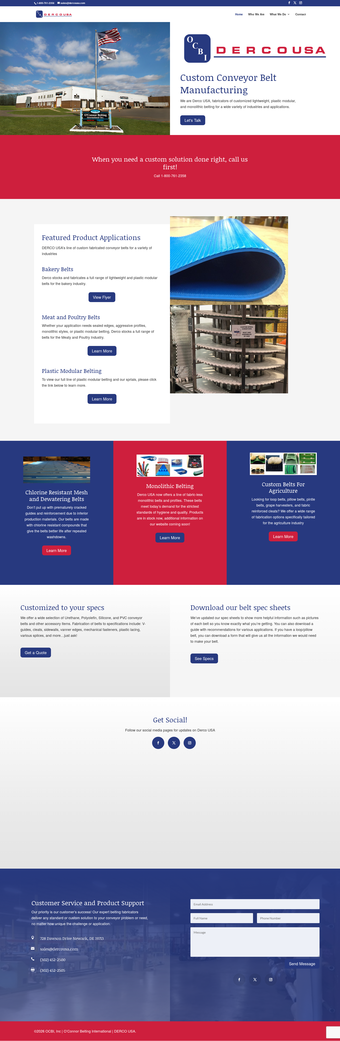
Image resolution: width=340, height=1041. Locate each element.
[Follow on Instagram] (190, 743)
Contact (300, 14)
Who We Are (256, 14)
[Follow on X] (174, 743)
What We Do (278, 14)
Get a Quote (36, 652)
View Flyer (102, 297)
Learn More (102, 351)
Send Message (302, 963)
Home (239, 14)
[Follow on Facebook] (158, 743)
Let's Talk (193, 120)
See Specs (204, 658)
